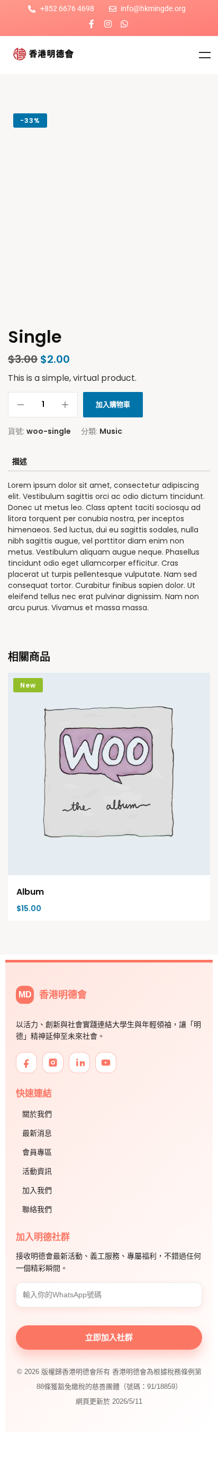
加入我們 (37, 1190)
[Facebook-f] (91, 24)
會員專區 (37, 1152)
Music (110, 431)
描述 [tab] (19, 461)
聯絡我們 (37, 1209)
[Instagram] (108, 24)
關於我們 (37, 1114)
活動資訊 (37, 1171)
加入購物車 (113, 404)
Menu (205, 55)
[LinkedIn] (79, 1062)
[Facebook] (26, 1062)
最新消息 (37, 1133)
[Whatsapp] (124, 24)
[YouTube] (105, 1062)
